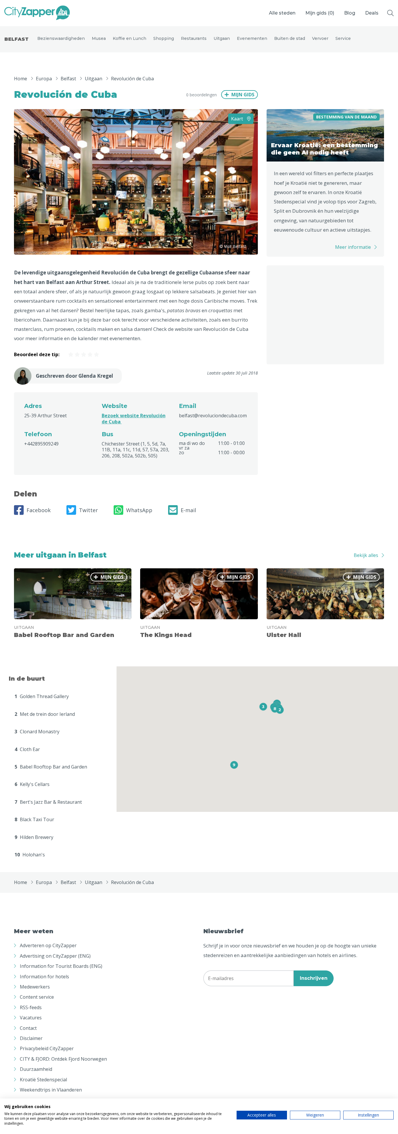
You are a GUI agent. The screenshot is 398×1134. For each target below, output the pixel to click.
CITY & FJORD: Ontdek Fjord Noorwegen (63, 1059)
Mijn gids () (319, 13)
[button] (280, 710)
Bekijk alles (366, 555)
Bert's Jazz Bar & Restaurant (48, 802)
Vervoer (320, 38)
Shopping (163, 38)
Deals (371, 13)
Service (343, 38)
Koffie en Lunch (129, 38)
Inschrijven (313, 978)
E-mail (188, 510)
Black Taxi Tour (34, 819)
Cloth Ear (27, 749)
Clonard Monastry (37, 731)
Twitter (88, 510)
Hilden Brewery (34, 837)
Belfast (16, 39)
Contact (28, 1028)
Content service (37, 997)
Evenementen (252, 38)
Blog (349, 13)
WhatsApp (139, 510)
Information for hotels (44, 976)
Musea (99, 38)
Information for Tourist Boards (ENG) (61, 966)
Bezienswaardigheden (61, 38)
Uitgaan (222, 38)
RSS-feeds (31, 1007)
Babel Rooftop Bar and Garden (51, 767)
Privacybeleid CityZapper (47, 1048)
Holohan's (30, 854)
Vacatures (31, 1017)
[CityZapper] (37, 13)
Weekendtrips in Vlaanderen (51, 1090)
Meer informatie (353, 247)
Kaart (237, 119)
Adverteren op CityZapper (48, 945)
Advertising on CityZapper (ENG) (55, 956)
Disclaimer (31, 1038)
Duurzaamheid (36, 1069)
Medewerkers (35, 987)
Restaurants (194, 38)
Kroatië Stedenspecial (43, 1079)
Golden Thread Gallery (42, 696)
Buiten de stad (289, 38)
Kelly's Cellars (32, 784)
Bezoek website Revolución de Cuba (133, 418)
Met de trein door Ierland (45, 714)
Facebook (39, 510)
